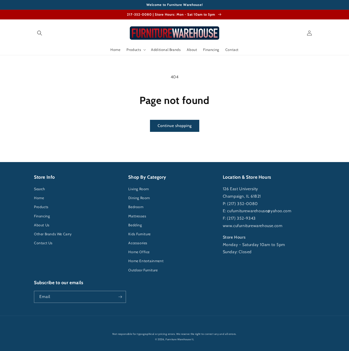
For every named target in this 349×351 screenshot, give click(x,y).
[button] (39, 33)
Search (39, 189)
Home (39, 198)
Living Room (138, 189)
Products (41, 207)
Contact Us (43, 243)
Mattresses (137, 216)
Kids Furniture (139, 234)
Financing (42, 216)
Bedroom (135, 207)
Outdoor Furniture (143, 270)
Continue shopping (175, 125)
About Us (42, 225)
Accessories (137, 243)
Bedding (135, 225)
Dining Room (139, 198)
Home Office (139, 252)
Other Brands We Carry (53, 234)
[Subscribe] (120, 297)
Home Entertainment (146, 261)
